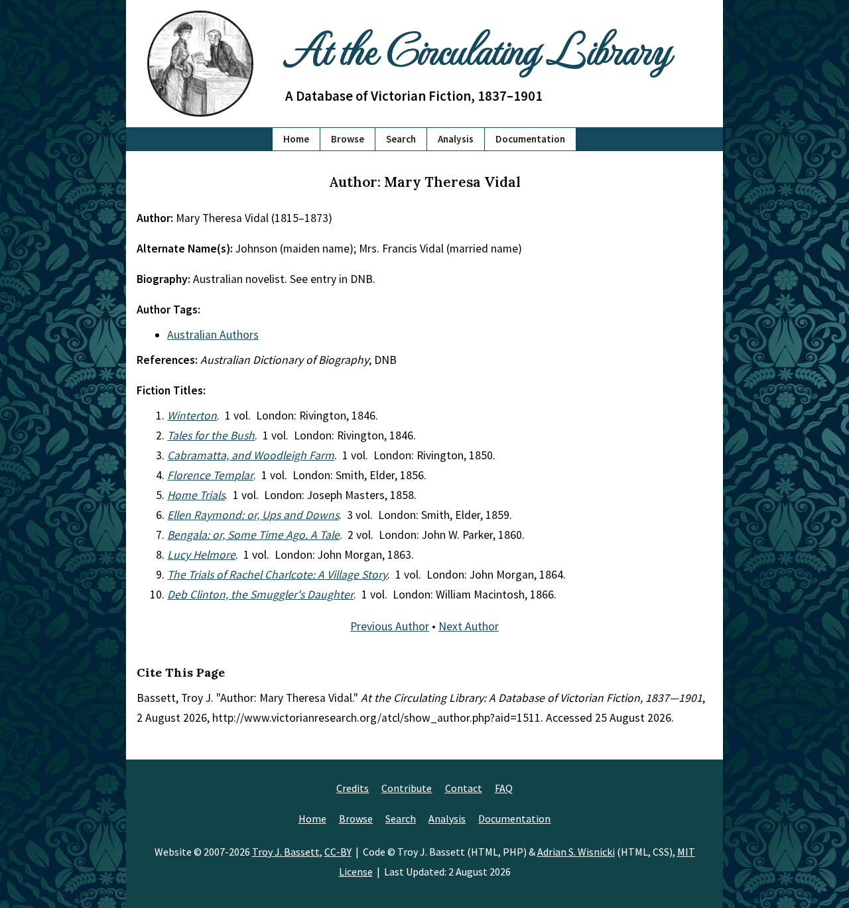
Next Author (468, 626)
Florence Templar (210, 475)
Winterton (192, 415)
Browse (347, 139)
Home (296, 139)
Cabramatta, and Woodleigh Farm (250, 455)
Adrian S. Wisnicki (576, 851)
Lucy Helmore (201, 554)
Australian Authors (213, 334)
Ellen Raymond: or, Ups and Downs (253, 515)
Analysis (456, 139)
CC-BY (338, 851)
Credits (352, 788)
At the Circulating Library (477, 47)
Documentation (530, 139)
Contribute (406, 788)
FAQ (504, 788)
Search (401, 139)
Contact (463, 788)
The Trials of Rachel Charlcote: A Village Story (277, 574)
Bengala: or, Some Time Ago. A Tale (253, 535)
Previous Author (389, 626)
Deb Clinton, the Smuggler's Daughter (260, 594)
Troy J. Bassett (286, 851)
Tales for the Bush (211, 435)
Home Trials (196, 495)
